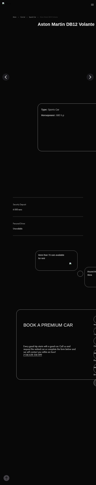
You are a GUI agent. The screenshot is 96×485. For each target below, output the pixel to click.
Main (14, 17)
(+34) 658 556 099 (32, 354)
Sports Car (32, 17)
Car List (22, 17)
